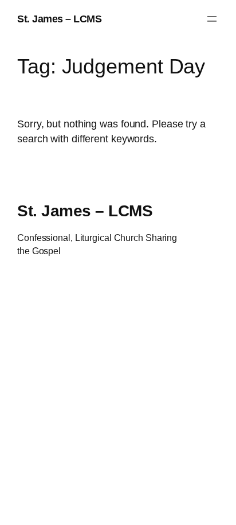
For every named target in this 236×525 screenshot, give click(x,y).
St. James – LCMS (59, 19)
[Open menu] (212, 19)
